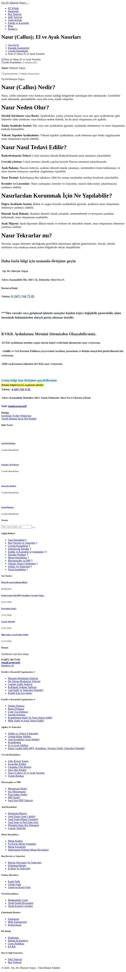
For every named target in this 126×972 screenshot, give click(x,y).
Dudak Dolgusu (16, 705)
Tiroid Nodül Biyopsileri (20, 903)
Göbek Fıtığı (14, 884)
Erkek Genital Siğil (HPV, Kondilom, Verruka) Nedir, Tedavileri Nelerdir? (46, 748)
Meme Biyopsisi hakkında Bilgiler (14, 582)
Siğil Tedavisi (15, 17)
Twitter (16, 415)
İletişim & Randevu (18, 940)
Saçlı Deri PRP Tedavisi (20, 800)
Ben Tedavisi (14, 14)
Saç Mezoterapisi (17, 791)
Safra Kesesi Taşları (18, 761)
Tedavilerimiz (15, 20)
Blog (10, 26)
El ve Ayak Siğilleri (18, 745)
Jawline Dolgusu (16, 714)
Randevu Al (7, 665)
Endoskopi (13, 919)
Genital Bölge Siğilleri (19, 736)
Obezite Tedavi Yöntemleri (22, 563)
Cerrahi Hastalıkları (18, 51)
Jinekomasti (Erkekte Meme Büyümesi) (28, 849)
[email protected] (17, 406)
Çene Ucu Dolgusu (18, 711)
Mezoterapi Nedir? (17, 788)
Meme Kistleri (15, 841)
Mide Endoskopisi (17, 922)
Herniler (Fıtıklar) (17, 554)
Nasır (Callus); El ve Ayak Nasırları (26, 773)
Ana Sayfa (13, 45)
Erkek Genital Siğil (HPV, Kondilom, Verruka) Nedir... (23, 595)
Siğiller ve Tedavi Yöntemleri (23, 733)
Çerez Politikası (16, 943)
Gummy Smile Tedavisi (20, 684)
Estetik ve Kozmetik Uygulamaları (26, 551)
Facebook (6, 415)
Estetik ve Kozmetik (18, 23)
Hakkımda (13, 11)
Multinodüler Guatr (18, 900)
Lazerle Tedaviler (8, 621)
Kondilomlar (14, 742)
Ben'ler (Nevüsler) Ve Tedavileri (24, 862)
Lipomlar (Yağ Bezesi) (10, 465)
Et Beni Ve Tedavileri (19, 868)
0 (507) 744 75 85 (22, 296)
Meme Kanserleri (17, 846)
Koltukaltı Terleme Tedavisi (22, 687)
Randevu (12, 29)
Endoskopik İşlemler (18, 548)
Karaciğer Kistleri (8, 486)
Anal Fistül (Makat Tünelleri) (23, 819)
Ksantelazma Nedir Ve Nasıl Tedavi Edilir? (30, 717)
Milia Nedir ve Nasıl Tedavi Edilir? (15, 635)
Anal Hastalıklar (16, 540)
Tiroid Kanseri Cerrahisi (20, 906)
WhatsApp (25, 415)
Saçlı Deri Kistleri (27, 418)
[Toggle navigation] (27, 3)
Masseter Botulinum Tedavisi (23, 678)
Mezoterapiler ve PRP (19, 560)
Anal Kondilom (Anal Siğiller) (24, 739)
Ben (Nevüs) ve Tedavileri (21, 542)
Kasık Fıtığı (14, 881)
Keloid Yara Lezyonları (20, 693)
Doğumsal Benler (17, 865)
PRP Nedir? (14, 797)
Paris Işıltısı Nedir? (8, 609)
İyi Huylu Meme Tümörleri (22, 843)
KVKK (12, 946)
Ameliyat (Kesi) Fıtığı (19, 887)
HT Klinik (13, 8)
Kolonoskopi (14, 924)
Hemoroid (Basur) (17, 813)
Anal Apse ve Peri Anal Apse (23, 822)
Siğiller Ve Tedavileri (19, 566)
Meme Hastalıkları (17, 557)
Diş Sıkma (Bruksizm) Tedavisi (24, 681)
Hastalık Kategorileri (18, 48)
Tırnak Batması (9, 418)
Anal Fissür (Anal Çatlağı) (21, 816)
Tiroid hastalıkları (17, 569)
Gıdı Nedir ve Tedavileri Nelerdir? (25, 690)
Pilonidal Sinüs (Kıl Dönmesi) (23, 825)
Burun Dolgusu (16, 708)
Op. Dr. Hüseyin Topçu (13, 2)
